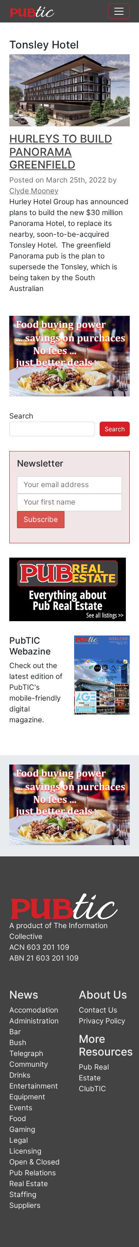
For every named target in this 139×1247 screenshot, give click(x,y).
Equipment (27, 1096)
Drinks (20, 1075)
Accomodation (33, 1010)
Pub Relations (32, 1172)
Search (21, 416)
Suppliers (25, 1205)
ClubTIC (92, 1088)
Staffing (22, 1194)
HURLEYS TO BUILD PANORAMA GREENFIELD (60, 151)
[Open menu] (119, 11)
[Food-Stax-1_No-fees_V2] (69, 355)
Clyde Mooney (33, 190)
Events (20, 1107)
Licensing (25, 1151)
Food (17, 1118)
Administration (34, 1020)
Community (28, 1064)
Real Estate (28, 1183)
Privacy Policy (102, 1020)
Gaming (22, 1129)
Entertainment (33, 1086)
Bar (15, 1031)
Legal (18, 1140)
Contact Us (98, 1010)
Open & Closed (34, 1161)
